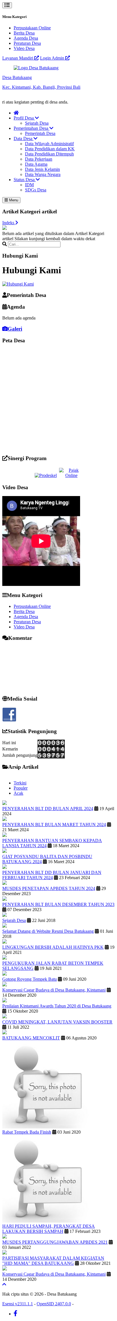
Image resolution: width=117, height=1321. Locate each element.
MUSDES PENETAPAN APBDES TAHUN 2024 (48, 888)
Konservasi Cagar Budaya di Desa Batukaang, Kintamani (54, 990)
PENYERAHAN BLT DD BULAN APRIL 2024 (47, 808)
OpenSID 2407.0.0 (54, 1303)
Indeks (8, 222)
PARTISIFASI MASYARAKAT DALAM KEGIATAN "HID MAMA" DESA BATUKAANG (53, 1261)
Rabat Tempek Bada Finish (26, 1132)
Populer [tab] (21, 788)
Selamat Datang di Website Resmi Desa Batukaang (48, 931)
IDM (29, 184)
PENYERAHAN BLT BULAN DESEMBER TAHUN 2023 (58, 904)
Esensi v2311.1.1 (17, 1303)
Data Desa (24, 138)
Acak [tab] (18, 793)
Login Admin (52, 58)
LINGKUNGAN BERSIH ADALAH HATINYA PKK (53, 947)
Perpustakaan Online (32, 27)
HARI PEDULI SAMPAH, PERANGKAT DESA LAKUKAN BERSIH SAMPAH (48, 1229)
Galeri (15, 329)
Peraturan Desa (27, 43)
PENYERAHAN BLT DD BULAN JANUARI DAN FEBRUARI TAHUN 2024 (51, 875)
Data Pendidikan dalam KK (50, 148)
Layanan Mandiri (18, 58)
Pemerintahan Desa (31, 128)
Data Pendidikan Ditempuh (49, 153)
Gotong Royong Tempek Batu (29, 979)
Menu (13, 200)
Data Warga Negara (42, 174)
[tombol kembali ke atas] (4, 1284)
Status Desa (25, 179)
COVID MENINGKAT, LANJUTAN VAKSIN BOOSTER (57, 1021)
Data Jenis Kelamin (42, 169)
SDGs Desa (35, 189)
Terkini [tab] (20, 782)
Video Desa (24, 48)
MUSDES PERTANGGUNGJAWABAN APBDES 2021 (55, 1242)
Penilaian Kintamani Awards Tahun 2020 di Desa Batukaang (56, 1006)
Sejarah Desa (37, 123)
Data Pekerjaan (38, 159)
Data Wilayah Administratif (49, 143)
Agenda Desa (26, 38)
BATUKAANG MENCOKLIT (31, 1037)
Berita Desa (24, 33)
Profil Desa (24, 118)
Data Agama (36, 164)
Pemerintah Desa (40, 133)
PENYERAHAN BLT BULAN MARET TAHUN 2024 (54, 824)
